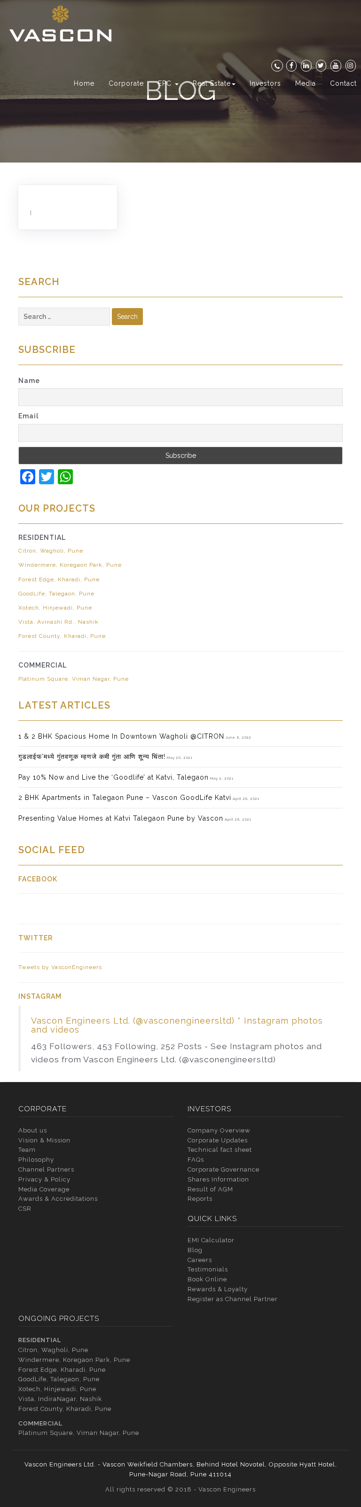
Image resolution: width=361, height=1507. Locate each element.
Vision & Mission (44, 1140)
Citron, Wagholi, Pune (50, 550)
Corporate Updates (218, 1140)
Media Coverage (44, 1189)
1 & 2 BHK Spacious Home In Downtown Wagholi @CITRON (121, 736)
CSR (24, 1208)
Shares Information (218, 1179)
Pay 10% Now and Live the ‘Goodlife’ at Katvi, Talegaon (113, 777)
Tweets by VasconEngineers (60, 967)
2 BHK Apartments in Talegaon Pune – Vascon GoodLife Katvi (124, 797)
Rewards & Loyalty (218, 1289)
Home (84, 83)
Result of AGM (210, 1189)
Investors (265, 83)
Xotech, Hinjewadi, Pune (55, 607)
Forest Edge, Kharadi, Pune (59, 579)
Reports (200, 1198)
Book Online (207, 1279)
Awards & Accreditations (58, 1198)
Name (29, 380)
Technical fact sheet (220, 1149)
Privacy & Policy (44, 1179)
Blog (195, 1250)
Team (27, 1149)
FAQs (196, 1159)
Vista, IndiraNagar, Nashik (60, 1398)
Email (28, 416)
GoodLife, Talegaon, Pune (56, 593)
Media (305, 83)
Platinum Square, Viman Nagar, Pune (73, 679)
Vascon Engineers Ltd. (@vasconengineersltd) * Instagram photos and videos (177, 1025)
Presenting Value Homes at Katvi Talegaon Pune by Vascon (120, 818)
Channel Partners (46, 1169)
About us (32, 1130)
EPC (166, 83)
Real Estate (212, 83)
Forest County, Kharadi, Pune (62, 636)
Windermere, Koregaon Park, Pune (70, 565)
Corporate (126, 83)
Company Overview (219, 1130)
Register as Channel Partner (233, 1299)
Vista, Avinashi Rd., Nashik (58, 622)
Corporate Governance (223, 1169)
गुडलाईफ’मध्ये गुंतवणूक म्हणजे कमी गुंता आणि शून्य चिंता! (91, 756)
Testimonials (208, 1269)
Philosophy (36, 1159)
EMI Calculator (211, 1240)
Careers (200, 1259)
